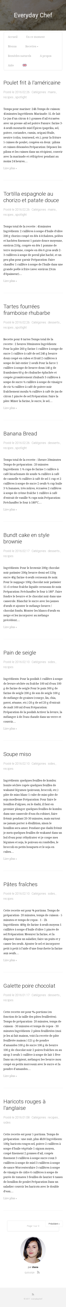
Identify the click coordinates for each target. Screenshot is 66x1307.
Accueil (12, 37)
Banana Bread (20, 433)
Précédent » (54, 1223)
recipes (8, 97)
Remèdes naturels (19, 56)
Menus (12, 46)
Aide (11, 65)
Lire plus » (10, 168)
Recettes (31, 46)
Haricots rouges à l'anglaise (24, 1104)
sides (51, 662)
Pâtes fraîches (20, 884)
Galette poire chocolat (29, 986)
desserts (54, 322)
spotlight (21, 97)
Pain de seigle (19, 652)
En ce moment (35, 37)
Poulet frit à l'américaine (31, 82)
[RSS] (38, 1272)
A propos (45, 56)
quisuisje (30, 1272)
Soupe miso (17, 754)
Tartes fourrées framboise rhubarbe (26, 309)
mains (52, 92)
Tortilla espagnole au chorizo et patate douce (31, 197)
